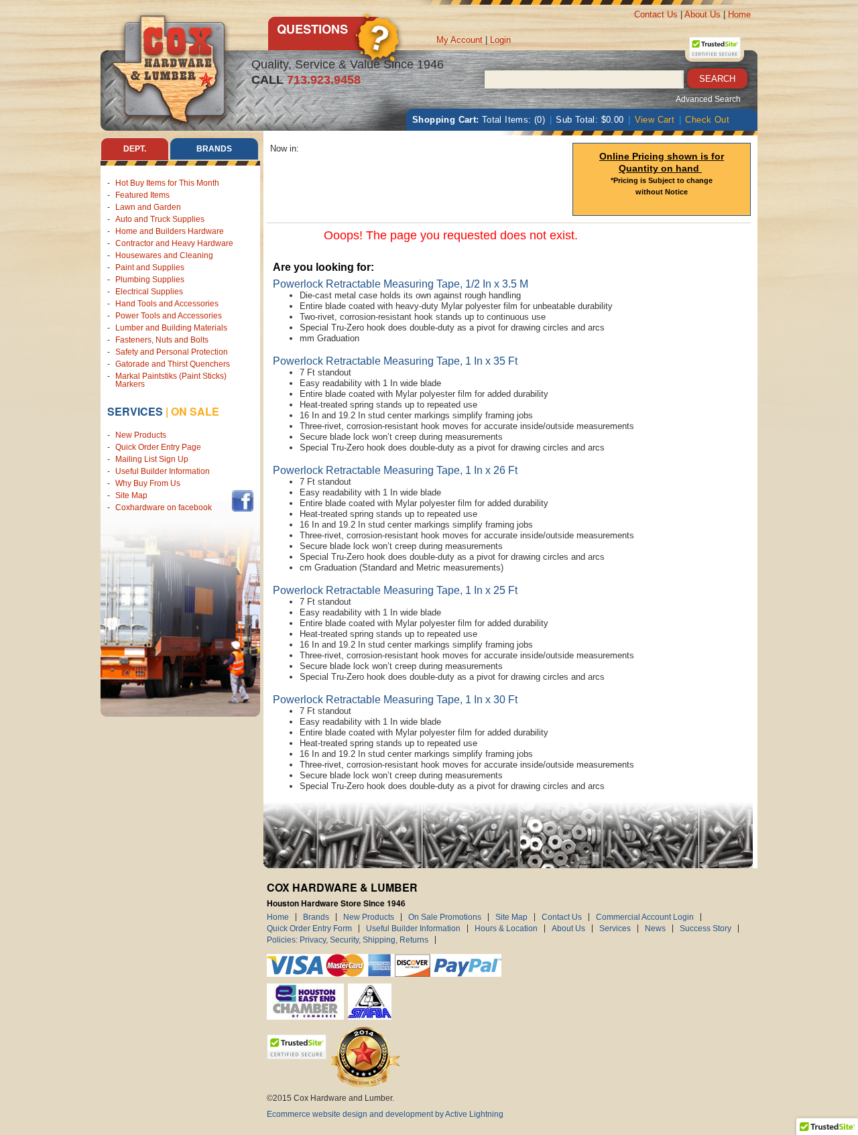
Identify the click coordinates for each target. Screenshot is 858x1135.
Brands (316, 917)
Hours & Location (506, 928)
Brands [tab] (214, 149)
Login (500, 40)
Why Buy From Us (147, 483)
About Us (702, 14)
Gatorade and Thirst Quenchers (172, 364)
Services (135, 411)
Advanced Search (708, 99)
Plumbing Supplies (149, 279)
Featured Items (142, 195)
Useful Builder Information (162, 471)
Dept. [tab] (134, 149)
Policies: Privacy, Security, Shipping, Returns (347, 940)
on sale (195, 411)
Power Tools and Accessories (168, 315)
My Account (459, 40)
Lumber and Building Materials (171, 328)
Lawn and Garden (148, 207)
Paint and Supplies (149, 267)
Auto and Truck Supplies (159, 219)
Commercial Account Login (645, 917)
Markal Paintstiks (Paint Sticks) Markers (171, 380)
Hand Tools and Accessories (167, 303)
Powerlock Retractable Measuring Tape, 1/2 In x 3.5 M (400, 284)
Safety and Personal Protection (171, 352)
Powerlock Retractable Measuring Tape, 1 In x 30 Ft (395, 699)
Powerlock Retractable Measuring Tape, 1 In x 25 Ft (395, 590)
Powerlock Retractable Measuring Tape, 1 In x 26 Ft (395, 470)
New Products (140, 435)
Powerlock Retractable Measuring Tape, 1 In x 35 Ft (395, 361)
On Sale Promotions (444, 917)
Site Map (131, 495)
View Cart (655, 120)
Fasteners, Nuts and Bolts (161, 340)
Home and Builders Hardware (169, 231)
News (655, 928)
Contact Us (656, 14)
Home (739, 14)
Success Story (705, 928)
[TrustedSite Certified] (714, 47)
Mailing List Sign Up (151, 459)
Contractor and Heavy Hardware (174, 243)
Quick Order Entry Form (309, 928)
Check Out (707, 120)
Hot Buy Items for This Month (167, 183)
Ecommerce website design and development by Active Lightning (385, 1114)
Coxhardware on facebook (165, 507)
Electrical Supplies (149, 291)
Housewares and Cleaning (164, 255)
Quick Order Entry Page (158, 447)
